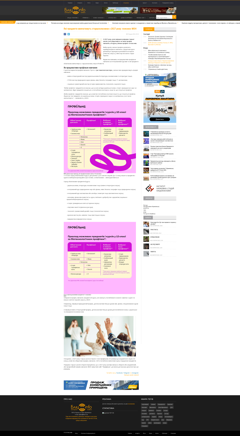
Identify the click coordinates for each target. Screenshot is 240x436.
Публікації (115, 3)
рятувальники (145, 416)
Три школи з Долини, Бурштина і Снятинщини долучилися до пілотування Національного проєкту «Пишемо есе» (160, 38)
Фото (88, 3)
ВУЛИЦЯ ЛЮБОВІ (154, 237)
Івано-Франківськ (163, 407)
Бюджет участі (155, 420)
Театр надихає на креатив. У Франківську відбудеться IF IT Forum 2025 (162, 169)
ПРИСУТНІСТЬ (154, 229)
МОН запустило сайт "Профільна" (99, 367)
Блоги (105, 3)
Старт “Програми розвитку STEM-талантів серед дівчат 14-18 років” (161, 154)
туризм (144, 423)
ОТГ (147, 420)
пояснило (113, 59)
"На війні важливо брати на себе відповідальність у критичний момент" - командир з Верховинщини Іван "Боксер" (159, 56)
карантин (170, 404)
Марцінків (169, 420)
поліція (165, 410)
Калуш (160, 416)
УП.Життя (100, 63)
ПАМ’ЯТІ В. (153, 251)
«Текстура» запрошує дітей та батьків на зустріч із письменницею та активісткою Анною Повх (161, 140)
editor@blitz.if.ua (83, 414)
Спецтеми (126, 3)
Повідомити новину (167, 3)
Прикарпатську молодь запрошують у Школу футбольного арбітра (162, 162)
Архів (144, 3)
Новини (70, 3)
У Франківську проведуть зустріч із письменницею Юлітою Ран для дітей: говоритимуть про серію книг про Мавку (161, 132)
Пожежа (159, 410)
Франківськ (153, 407)
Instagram (135, 373)
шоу (163, 420)
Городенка (144, 426)
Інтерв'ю (80, 3)
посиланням (131, 404)
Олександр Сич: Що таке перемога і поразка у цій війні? (163, 223)
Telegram (126, 373)
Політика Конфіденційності (88, 433)
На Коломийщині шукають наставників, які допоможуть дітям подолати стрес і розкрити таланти (163, 176)
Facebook (119, 373)
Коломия (144, 413)
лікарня (144, 410)
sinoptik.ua (152, 213)
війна (149, 423)
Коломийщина (168, 416)
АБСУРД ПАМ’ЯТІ (155, 244)
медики (154, 416)
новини (153, 404)
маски (164, 423)
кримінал (151, 410)
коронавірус (145, 404)
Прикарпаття (161, 404)
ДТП (171, 407)
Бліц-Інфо (144, 407)
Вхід (76, 433)
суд (143, 420)
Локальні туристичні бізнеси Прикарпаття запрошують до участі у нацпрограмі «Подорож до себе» (162, 147)
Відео (97, 3)
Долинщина (157, 423)
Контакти (154, 3)
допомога (152, 413)
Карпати (160, 413)
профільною (104, 359)
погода (166, 413)
